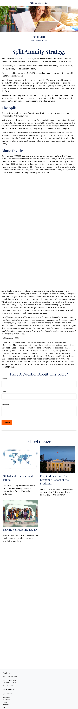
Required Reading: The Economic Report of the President (54, 479)
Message (5, 404)
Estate (5, 702)
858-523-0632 (12, 677)
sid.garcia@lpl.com (9, 689)
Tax (4, 707)
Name (4, 378)
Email (4, 391)
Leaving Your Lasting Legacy (20, 529)
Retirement (6, 697)
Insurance (6, 705)
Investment (6, 700)
